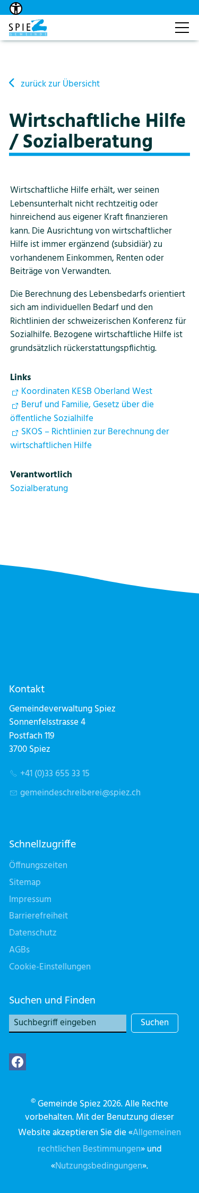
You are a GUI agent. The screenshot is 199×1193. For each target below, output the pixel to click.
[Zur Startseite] (28, 27)
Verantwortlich (41, 475)
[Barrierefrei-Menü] (16, 8)
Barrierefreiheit (38, 916)
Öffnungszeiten (38, 866)
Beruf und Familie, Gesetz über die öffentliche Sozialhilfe (82, 412)
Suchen (155, 1023)
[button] (17, 1061)
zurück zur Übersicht (60, 84)
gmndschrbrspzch (80, 793)
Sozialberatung (39, 489)
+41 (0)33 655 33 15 (55, 774)
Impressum (30, 899)
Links (20, 378)
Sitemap (25, 883)
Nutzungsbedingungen (98, 1166)
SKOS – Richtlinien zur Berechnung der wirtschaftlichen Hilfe (89, 439)
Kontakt (155, 22)
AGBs (19, 950)
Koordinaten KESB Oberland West (86, 391)
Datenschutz (33, 933)
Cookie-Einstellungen (50, 967)
